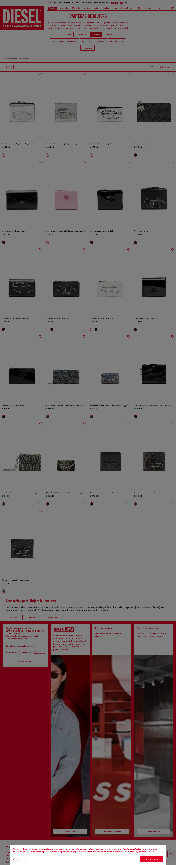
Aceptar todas (151, 859)
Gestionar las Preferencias (94, 852)
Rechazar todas (19, 859)
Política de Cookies (146, 852)
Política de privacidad (127, 852)
